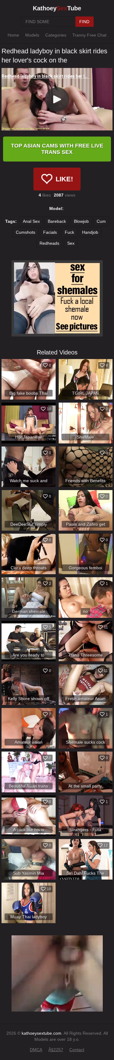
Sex (70, 243)
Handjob (90, 232)
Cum (101, 221)
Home (13, 35)
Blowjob (81, 221)
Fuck (69, 232)
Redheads (49, 243)
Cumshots (25, 232)
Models (32, 35)
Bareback (57, 221)
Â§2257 (55, 1049)
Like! (64, 179)
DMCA (36, 1049)
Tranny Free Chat (89, 35)
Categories (55, 35)
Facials (50, 232)
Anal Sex (31, 221)
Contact (76, 1049)
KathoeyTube (57, 8)
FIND (84, 21)
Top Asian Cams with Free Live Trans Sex (57, 149)
